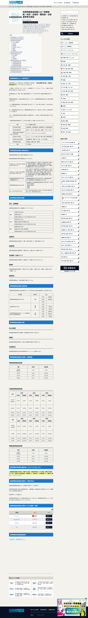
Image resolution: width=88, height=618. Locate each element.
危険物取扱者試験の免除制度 (16, 52)
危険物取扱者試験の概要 (15, 40)
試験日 (14, 57)
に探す (68, 2)
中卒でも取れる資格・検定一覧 (67, 146)
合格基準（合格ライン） (17, 47)
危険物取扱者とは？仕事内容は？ (17, 37)
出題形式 (14, 43)
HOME (10, 6)
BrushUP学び (17, 519)
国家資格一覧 (65, 17)
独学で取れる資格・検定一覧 (66, 226)
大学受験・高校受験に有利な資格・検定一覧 (69, 181)
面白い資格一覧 (64, 256)
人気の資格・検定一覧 (65, 150)
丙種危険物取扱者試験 (17, 65)
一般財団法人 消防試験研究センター (17, 539)
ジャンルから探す (35, 609)
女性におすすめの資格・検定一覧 (69, 21)
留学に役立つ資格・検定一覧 (66, 233)
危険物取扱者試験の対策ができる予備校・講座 (20, 70)
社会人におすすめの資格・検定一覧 (68, 241)
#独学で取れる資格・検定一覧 (28, 28)
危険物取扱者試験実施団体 (16, 72)
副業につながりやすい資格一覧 (67, 161)
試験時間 (14, 45)
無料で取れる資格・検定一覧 (66, 218)
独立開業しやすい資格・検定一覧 (67, 229)
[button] (39, 35)
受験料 (14, 48)
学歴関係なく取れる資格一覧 (66, 194)
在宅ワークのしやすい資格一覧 (67, 177)
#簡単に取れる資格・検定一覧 (39, 28)
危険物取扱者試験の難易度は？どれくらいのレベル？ (21, 66)
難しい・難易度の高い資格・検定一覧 (68, 253)
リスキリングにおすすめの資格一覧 (68, 142)
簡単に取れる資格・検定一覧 (68, 29)
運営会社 (32, 614)
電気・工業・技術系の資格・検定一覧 (19, 6)
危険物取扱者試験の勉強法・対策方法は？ (19, 68)
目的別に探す (44, 609)
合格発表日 (15, 58)
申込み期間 (15, 55)
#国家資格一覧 (48, 24)
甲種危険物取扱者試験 (17, 61)
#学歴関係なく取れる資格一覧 (28, 26)
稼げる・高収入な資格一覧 (68, 27)
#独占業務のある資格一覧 (45, 26)
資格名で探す (52, 609)
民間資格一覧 (73, 23)
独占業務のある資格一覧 (67, 25)
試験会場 (14, 50)
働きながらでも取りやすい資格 (67, 154)
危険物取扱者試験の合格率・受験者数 (18, 60)
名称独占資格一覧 (74, 16)
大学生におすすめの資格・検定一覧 (69, 19)
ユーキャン (16, 516)
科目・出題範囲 (16, 42)
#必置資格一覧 (36, 26)
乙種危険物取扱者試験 (17, 63)
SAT (17, 527)
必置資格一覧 (65, 23)
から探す (59, 2)
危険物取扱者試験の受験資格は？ (17, 39)
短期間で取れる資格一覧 (66, 237)
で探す (76, 2)
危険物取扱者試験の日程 (15, 53)
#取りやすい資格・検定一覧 (39, 24)
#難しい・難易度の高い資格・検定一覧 (29, 30)
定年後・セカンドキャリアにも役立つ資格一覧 (69, 198)
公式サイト (49, 516)
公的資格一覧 (65, 16)
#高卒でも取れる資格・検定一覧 (42, 30)
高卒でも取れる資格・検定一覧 (67, 260)
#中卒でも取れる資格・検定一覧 (28, 24)
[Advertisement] (31, 555)
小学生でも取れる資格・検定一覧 (67, 202)
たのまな (17, 523)
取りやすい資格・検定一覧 (66, 165)
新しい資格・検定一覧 (65, 210)
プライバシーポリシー (40, 614)
